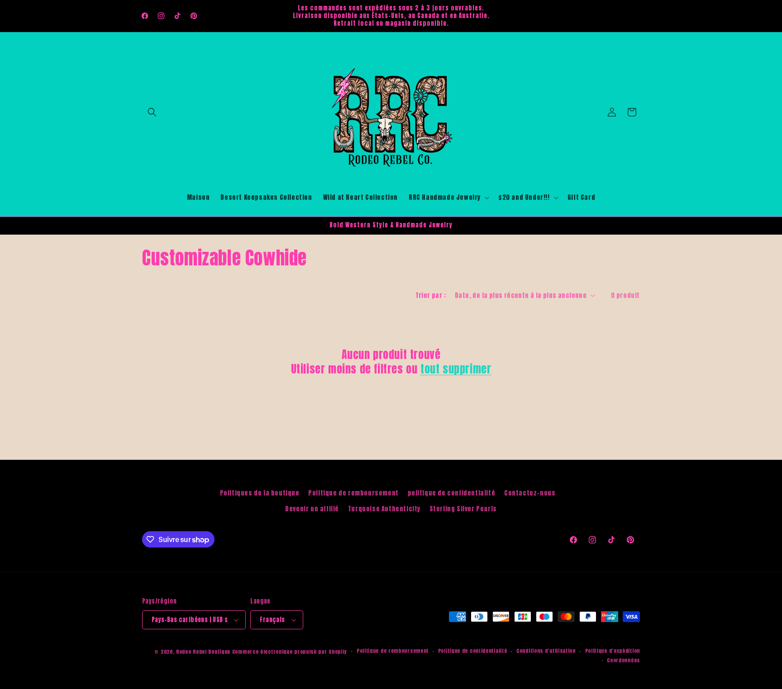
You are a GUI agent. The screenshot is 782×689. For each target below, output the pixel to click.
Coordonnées (623, 660)
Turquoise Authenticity (384, 509)
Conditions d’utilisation (546, 651)
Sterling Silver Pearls (463, 509)
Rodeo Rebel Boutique (203, 652)
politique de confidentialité (452, 493)
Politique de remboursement (353, 493)
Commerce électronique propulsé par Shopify (289, 652)
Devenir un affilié (312, 509)
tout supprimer (455, 369)
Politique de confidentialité (472, 651)
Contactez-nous (529, 493)
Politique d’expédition (612, 651)
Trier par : (430, 295)
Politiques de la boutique (260, 493)
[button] (152, 112)
